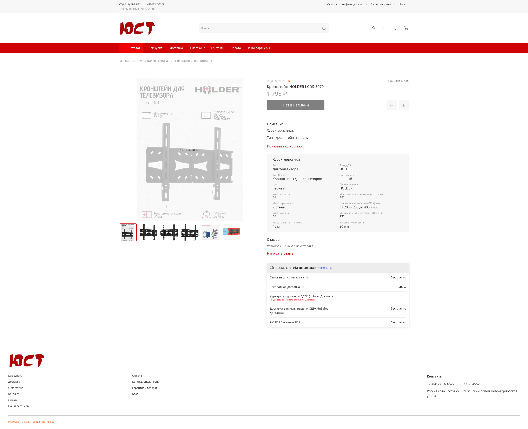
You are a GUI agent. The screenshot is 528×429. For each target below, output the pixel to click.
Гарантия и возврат (383, 4)
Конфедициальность (354, 4)
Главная (124, 61)
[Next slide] (255, 149)
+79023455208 (155, 4)
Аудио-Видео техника (153, 61)
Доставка (176, 48)
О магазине (197, 48)
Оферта (332, 4)
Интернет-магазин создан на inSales (31, 421)
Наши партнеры (258, 48)
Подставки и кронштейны (193, 61)
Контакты (218, 48)
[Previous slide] (124, 149)
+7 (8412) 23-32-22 (130, 4)
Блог (402, 4)
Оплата (235, 48)
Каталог (134, 48)
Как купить (156, 48)
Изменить (324, 268)
